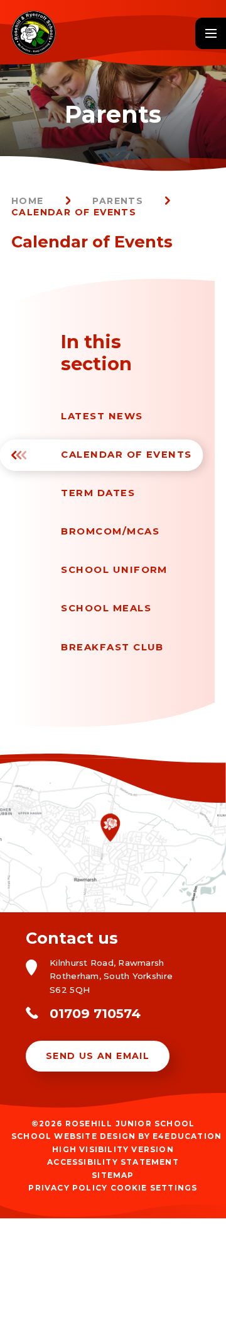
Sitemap (113, 1175)
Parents (117, 201)
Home (27, 201)
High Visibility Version (113, 1149)
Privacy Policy (67, 1187)
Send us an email (97, 1055)
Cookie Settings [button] (154, 1187)
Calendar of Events (73, 212)
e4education (187, 1136)
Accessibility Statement (113, 1162)
